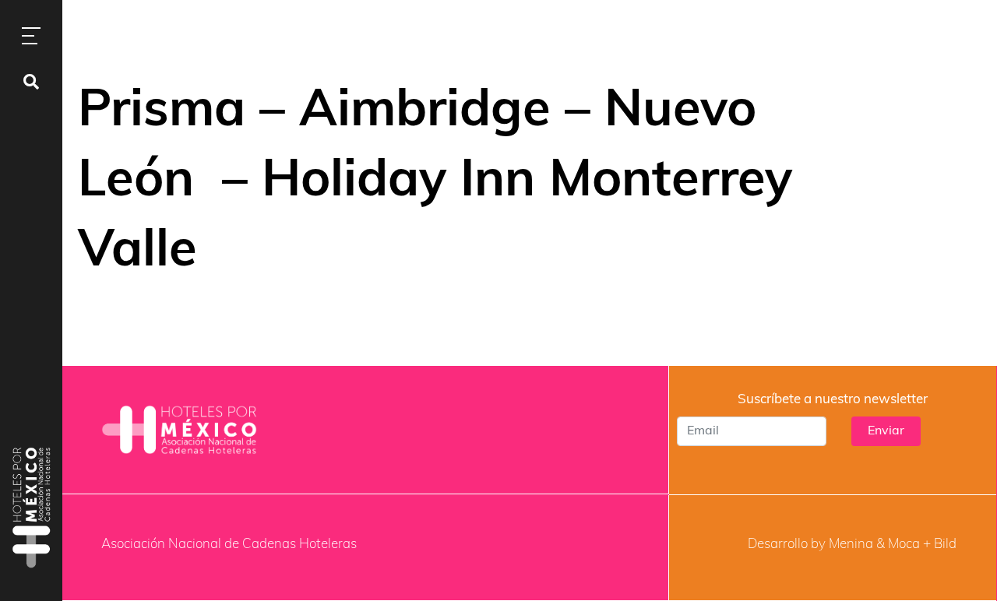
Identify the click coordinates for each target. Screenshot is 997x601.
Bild (945, 544)
